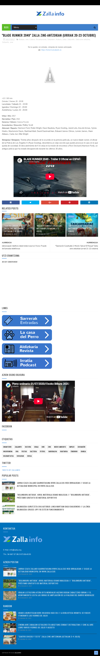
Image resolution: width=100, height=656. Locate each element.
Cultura (32, 39)
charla (83, 451)
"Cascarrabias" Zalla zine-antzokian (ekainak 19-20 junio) (80, 228)
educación (81, 447)
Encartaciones (41, 39)
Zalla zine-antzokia (83, 39)
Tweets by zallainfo (11, 470)
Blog (6, 27)
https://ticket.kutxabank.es (51, 50)
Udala (36, 447)
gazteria (33, 451)
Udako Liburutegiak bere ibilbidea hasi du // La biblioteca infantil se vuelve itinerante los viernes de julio (54, 614)
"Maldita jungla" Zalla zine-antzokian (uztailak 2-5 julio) (49, 228)
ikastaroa (64, 451)
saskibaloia (52, 451)
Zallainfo (5, 42)
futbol (42, 451)
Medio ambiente (60, 447)
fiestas (24, 451)
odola (29, 456)
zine (11, 42)
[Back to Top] (96, 653)
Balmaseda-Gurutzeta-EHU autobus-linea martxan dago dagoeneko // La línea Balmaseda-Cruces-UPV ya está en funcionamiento (53, 508)
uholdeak (20, 456)
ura (17, 451)
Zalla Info (71, 39)
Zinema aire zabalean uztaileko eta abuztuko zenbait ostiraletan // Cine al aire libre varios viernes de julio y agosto (55, 626)
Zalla (64, 39)
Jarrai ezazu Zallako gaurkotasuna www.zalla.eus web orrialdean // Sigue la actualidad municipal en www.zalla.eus (53, 484)
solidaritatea (8, 456)
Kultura (58, 39)
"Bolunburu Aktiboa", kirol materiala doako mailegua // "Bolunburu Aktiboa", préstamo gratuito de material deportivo (53, 496)
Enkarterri (51, 39)
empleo (71, 447)
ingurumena (7, 451)
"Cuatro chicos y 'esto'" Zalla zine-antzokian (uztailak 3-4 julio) (15, 228)
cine (26, 39)
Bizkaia (21, 39)
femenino (74, 451)
